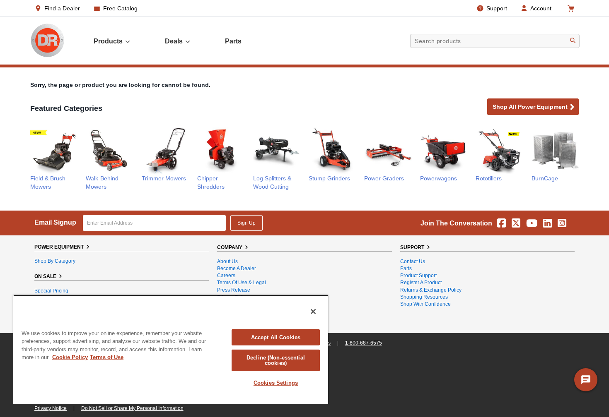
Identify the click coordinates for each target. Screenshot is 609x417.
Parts (406, 268)
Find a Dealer (62, 8)
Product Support (418, 275)
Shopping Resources (424, 297)
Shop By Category (54, 261)
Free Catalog (120, 8)
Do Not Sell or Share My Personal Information (132, 408)
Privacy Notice (50, 408)
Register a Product (421, 282)
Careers (226, 275)
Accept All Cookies (275, 337)
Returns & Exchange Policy (431, 290)
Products (108, 41)
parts (233, 41)
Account (540, 8)
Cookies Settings (276, 383)
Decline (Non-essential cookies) (276, 360)
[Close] (313, 311)
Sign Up (246, 223)
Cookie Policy (70, 357)
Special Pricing (51, 291)
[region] (170, 349)
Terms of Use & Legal (241, 282)
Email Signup (55, 222)
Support (496, 8)
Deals (174, 41)
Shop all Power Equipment (530, 106)
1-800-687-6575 (363, 343)
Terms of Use (106, 357)
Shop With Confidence (425, 304)
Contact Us (412, 261)
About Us (227, 261)
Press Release (233, 290)
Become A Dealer (236, 268)
